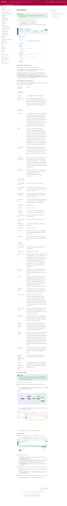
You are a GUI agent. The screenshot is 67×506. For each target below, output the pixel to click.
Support (47, 1)
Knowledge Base (52, 1)
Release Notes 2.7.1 (17, 4)
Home (2, 4)
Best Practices (64, 1)
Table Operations (55, 17)
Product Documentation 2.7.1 (8, 4)
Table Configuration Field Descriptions (58, 14)
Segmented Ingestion (43, 489)
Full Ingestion (53, 12)
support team (35, 493)
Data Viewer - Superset (55, 16)
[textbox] (32, 246)
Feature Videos (58, 1)
